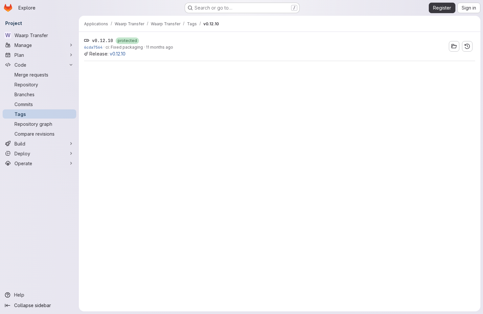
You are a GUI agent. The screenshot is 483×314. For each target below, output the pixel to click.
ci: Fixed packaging (124, 47)
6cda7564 (93, 47)
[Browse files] (454, 46)
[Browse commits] (467, 46)
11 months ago (159, 47)
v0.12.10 (118, 53)
